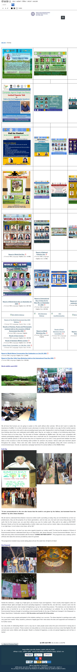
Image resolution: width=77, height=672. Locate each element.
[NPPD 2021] (50, 63)
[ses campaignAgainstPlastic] (16, 103)
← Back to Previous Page (9, 644)
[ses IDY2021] (16, 189)
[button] (63, 17)
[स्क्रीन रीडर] (7, 1)
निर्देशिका (24, 1)
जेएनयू (13, 1)
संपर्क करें (29, 1)
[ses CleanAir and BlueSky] (41, 279)
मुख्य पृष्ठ (3, 42)
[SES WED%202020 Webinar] (17, 315)
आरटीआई (19, 1)
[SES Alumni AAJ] (59, 231)
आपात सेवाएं (35, 1)
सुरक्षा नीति (32, 649)
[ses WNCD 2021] (59, 146)
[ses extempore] (41, 146)
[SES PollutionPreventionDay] (41, 231)
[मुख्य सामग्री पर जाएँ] (2, 1)
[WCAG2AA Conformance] (37, 662)
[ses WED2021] (41, 189)
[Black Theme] (11, 8)
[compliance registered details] (46, 662)
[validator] (29, 662)
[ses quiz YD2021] (16, 146)
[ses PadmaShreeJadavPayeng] (17, 63)
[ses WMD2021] (59, 189)
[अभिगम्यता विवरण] (5, 1)
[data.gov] (48, 654)
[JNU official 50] (40, 658)
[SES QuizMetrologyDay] (59, 314)
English (20, 8)
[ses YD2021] (48, 103)
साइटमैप (43, 649)
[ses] (42, 14)
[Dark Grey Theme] (14, 8)
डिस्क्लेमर (38, 649)
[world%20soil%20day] (17, 231)
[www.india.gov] (29, 654)
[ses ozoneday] (17, 279)
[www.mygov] (38, 654)
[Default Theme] (17, 8)
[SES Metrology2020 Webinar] (41, 314)
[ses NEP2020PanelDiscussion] (59, 279)
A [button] (7, 8)
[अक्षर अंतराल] (10, 1)
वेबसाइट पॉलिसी (25, 649)
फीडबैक (53, 649)
